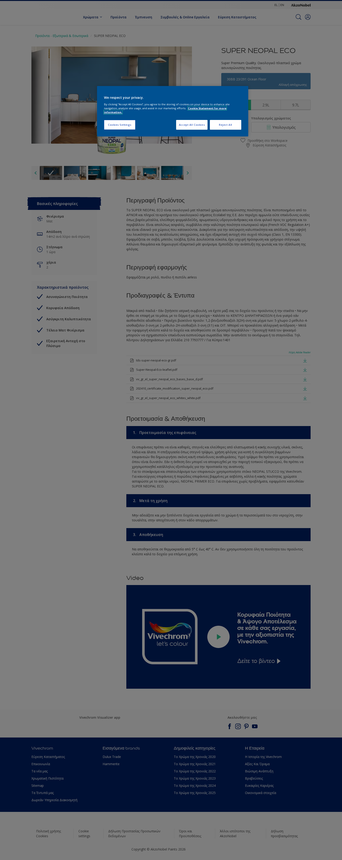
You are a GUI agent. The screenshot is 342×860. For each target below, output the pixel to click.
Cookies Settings (119, 124)
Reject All (225, 124)
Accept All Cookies (192, 124)
